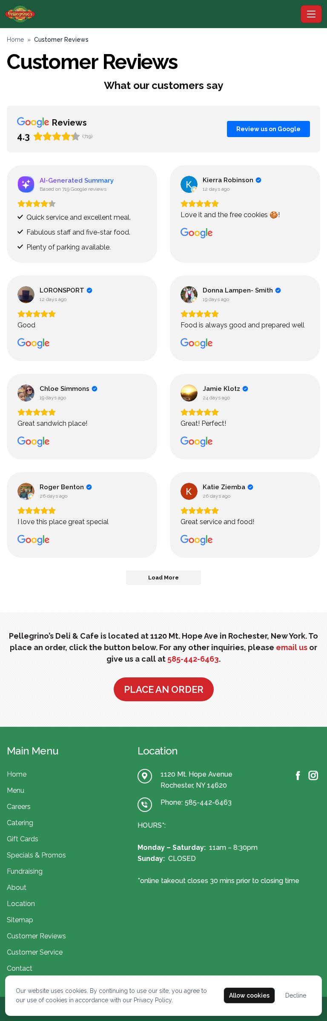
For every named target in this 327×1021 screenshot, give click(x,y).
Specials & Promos (36, 855)
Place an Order (164, 689)
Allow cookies (249, 995)
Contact (19, 968)
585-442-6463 (193, 658)
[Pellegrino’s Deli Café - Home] (151, 14)
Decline (295, 995)
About (16, 887)
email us (291, 647)
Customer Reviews (36, 936)
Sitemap (20, 920)
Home (15, 39)
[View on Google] (189, 184)
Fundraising (25, 871)
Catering (20, 823)
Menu (15, 790)
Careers (19, 807)
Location (21, 904)
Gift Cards (22, 839)
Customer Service (35, 952)
